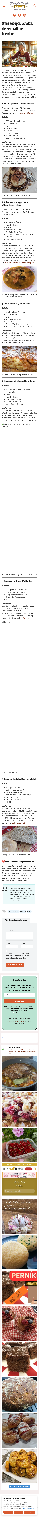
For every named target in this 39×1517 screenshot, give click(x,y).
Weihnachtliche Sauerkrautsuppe (19, 262)
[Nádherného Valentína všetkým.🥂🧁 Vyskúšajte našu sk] (19, 1323)
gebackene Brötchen (24, 113)
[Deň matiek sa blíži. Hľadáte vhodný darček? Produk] (19, 1180)
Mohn (29, 911)
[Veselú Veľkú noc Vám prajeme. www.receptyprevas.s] (19, 1216)
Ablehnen (8, 1512)
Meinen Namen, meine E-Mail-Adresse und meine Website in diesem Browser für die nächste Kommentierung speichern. (17, 956)
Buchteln (23, 911)
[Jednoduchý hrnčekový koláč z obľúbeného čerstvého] (19, 1109)
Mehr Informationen (28, 1508)
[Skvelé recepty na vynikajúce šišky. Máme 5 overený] (19, 1430)
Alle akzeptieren (29, 1512)
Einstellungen (18, 1512)
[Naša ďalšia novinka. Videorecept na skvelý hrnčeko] (19, 1287)
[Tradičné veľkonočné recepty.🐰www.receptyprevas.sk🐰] (19, 1252)
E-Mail (23, 944)
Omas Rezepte (13, 911)
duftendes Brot (18, 823)
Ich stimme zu (20, 1013)
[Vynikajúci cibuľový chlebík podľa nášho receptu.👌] (19, 1394)
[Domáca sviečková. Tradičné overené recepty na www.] (19, 1073)
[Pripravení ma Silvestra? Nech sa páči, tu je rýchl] (19, 1466)
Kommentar (9, 930)
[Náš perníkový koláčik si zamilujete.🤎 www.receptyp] (19, 1359)
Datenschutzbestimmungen (15, 1021)
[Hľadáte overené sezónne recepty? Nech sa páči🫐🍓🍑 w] (19, 1145)
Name (8, 944)
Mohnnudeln (27, 618)
